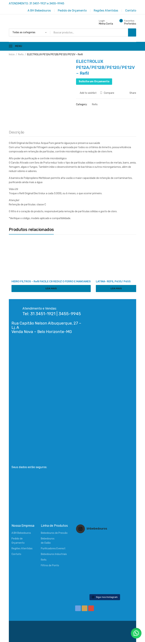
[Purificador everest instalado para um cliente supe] (104, 545)
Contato (16, 554)
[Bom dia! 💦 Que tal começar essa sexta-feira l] (104, 583)
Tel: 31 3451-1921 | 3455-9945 (51, 313)
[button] (136, 633)
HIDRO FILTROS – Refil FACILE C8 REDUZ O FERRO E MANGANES (51, 281)
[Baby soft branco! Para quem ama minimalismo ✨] (85, 564)
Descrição (16, 132)
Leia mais (51, 288)
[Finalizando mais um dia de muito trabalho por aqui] (85, 545)
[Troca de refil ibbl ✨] (123, 583)
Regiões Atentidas (22, 548)
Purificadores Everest (53, 548)
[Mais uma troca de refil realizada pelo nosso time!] (123, 564)
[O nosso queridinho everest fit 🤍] (123, 545)
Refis (21, 54)
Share (132, 92)
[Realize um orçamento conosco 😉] (104, 564)
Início (12, 54)
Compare (109, 92)
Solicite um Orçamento (94, 81)
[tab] (16, 133)
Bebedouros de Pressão (54, 532)
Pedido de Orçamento (18, 540)
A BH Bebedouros (21, 532)
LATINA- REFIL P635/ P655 (113, 281)
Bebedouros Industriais (54, 554)
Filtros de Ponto (50, 565)
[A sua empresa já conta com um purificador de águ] (85, 583)
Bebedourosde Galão (47, 540)
